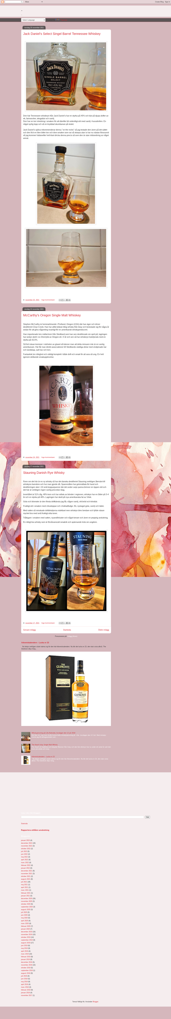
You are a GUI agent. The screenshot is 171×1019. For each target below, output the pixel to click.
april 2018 (24, 984)
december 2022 (26, 843)
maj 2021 (24, 885)
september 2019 (27, 940)
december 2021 (26, 871)
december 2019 (26, 932)
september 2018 (27, 970)
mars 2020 (25, 923)
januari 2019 (25, 959)
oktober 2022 (25, 849)
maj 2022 (24, 857)
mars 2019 (25, 954)
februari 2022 (25, 865)
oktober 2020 (25, 904)
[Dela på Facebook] (67, 300)
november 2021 (26, 873)
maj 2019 (24, 948)
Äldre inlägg (103, 630)
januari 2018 (25, 993)
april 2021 (24, 887)
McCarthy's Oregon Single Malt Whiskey (52, 315)
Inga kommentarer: (48, 300)
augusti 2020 (25, 909)
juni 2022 (24, 854)
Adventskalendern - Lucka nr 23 (35, 642)
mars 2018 (25, 987)
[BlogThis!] (62, 300)
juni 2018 (24, 979)
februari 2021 (25, 893)
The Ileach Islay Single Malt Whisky (45, 745)
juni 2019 (24, 945)
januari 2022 (25, 868)
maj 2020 (24, 918)
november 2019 (26, 934)
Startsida (67, 630)
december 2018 (26, 962)
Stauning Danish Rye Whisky (44, 473)
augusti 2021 (25, 879)
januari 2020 (25, 929)
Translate (63, 20)
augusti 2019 (25, 943)
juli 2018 (24, 976)
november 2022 (26, 846)
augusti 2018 (25, 973)
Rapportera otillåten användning (35, 830)
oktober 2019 (25, 937)
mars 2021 (25, 890)
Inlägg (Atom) (72, 636)
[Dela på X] (64, 300)
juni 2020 (24, 915)
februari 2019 (25, 957)
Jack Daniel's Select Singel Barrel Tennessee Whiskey (62, 34)
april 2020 (24, 921)
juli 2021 (24, 882)
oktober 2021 (25, 876)
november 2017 (26, 995)
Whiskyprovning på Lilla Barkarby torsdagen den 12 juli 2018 (53, 733)
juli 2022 (24, 851)
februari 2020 (25, 926)
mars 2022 (25, 862)
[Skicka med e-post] (60, 300)
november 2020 (26, 901)
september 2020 (27, 907)
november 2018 (26, 965)
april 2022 (24, 860)
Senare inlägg (29, 630)
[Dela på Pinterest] (69, 300)
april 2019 (24, 951)
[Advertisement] (40, 792)
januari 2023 (25, 840)
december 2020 (26, 898)
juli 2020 (24, 912)
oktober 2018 (25, 968)
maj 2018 (24, 982)
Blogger (95, 1002)
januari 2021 (25, 896)
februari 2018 (25, 990)
